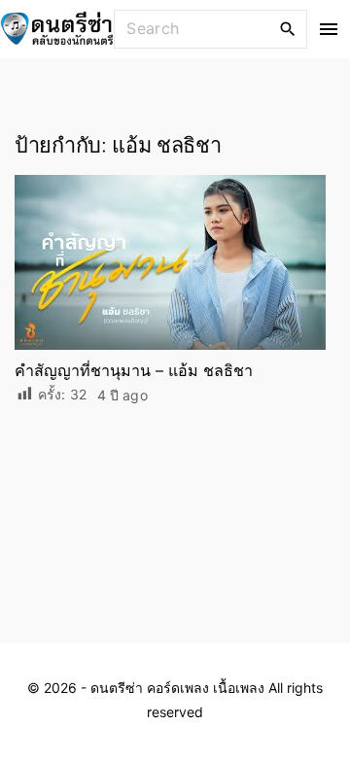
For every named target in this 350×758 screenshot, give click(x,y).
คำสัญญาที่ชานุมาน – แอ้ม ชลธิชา (134, 370)
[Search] (287, 28)
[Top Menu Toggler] (329, 29)
